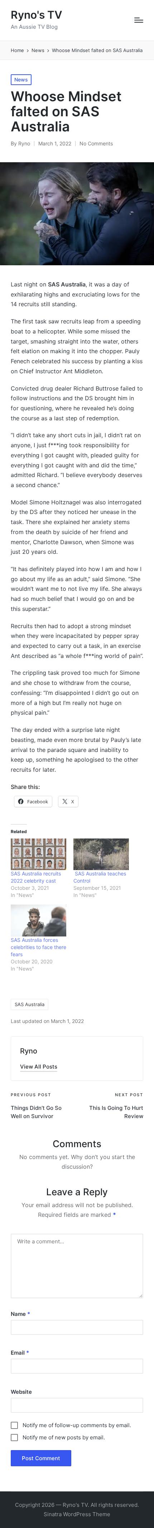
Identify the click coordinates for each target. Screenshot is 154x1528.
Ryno (28, 1051)
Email (20, 1352)
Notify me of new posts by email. (64, 1437)
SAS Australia (29, 1004)
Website (21, 1391)
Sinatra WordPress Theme (77, 1514)
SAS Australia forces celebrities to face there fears (38, 947)
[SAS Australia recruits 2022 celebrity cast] (38, 854)
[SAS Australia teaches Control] (101, 854)
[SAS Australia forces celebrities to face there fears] (38, 920)
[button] (38, 1066)
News (21, 79)
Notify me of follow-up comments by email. (77, 1425)
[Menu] (138, 20)
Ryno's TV (36, 15)
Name (20, 1313)
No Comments (96, 143)
